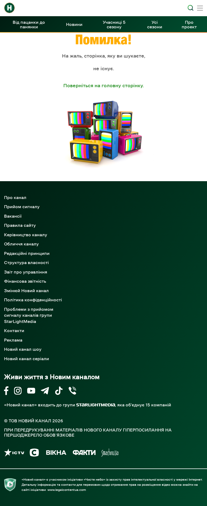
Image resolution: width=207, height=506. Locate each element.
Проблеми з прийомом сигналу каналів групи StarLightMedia (28, 315)
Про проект (189, 24)
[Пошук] (191, 8)
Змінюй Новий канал (26, 290)
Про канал (15, 197)
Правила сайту (20, 225)
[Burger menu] (200, 9)
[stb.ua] (34, 453)
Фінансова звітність (25, 281)
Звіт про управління (25, 272)
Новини (74, 24)
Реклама (13, 340)
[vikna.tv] (55, 453)
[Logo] (9, 7)
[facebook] (6, 391)
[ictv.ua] (14, 453)
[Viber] (72, 392)
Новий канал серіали (26, 358)
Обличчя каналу (21, 244)
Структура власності (26, 262)
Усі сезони (154, 24)
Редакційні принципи (27, 253)
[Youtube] (31, 392)
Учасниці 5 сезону (114, 24)
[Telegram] (45, 391)
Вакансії (13, 216)
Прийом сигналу (22, 206)
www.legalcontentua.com (66, 489)
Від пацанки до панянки (29, 24)
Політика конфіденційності (33, 300)
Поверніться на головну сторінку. (103, 85)
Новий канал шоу (23, 349)
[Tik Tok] (58, 391)
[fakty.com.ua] (84, 453)
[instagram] (18, 392)
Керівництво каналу (25, 234)
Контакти (14, 330)
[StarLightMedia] (95, 404)
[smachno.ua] (110, 453)
